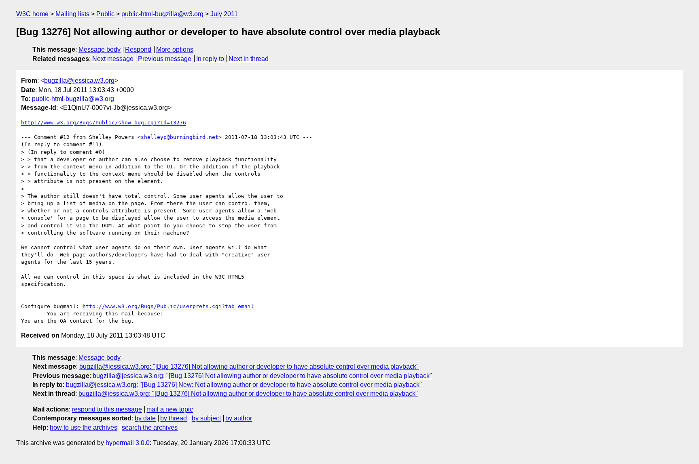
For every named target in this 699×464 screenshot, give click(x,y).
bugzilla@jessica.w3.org (79, 80)
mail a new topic (169, 409)
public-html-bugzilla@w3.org (162, 13)
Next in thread (249, 58)
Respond (138, 49)
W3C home (32, 13)
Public (105, 13)
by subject (206, 418)
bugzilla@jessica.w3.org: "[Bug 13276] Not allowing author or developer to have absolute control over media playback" (249, 366)
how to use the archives (83, 427)
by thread (173, 418)
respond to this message (107, 409)
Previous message (164, 58)
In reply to (210, 58)
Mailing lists (72, 13)
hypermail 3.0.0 (128, 442)
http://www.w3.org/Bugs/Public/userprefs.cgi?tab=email (168, 306)
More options (174, 49)
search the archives (150, 427)
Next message (112, 58)
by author (238, 418)
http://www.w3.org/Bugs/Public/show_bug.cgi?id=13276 (103, 123)
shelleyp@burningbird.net (179, 137)
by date (145, 418)
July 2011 (224, 13)
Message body (99, 49)
